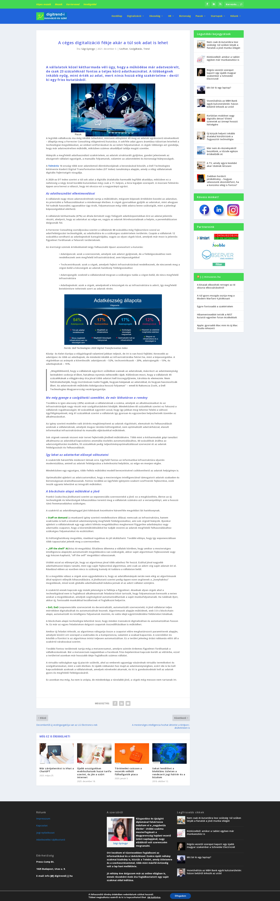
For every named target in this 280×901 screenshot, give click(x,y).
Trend (146, 48)
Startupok (216, 16)
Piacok (199, 16)
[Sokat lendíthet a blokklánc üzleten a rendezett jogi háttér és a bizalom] (169, 753)
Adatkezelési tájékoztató (50, 839)
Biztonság (185, 16)
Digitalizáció (134, 16)
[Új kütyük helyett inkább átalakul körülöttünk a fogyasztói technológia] (201, 136)
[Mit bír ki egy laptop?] (201, 90)
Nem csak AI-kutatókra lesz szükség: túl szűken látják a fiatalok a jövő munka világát (223, 44)
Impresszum (43, 818)
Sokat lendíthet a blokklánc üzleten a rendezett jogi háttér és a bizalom (168, 773)
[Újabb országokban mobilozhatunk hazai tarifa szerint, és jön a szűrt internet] (94, 753)
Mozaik (58, 4)
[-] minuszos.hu (210, 276)
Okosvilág (154, 16)
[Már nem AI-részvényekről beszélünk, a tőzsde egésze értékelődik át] (201, 150)
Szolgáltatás (135, 48)
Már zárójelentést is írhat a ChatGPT (57, 770)
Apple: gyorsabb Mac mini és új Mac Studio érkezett (217, 327)
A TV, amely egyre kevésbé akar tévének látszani (222, 164)
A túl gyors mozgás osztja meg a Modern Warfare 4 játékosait (216, 297)
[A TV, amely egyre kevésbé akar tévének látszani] (201, 165)
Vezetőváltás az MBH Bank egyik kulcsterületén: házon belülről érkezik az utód (222, 103)
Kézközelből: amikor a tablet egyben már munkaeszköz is (223, 58)
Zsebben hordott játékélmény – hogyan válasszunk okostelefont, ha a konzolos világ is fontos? (223, 181)
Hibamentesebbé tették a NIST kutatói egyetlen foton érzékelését (217, 316)
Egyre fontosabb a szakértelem (215, 306)
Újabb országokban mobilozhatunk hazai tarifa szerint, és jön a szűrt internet (94, 773)
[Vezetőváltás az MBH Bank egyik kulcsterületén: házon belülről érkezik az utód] (201, 103)
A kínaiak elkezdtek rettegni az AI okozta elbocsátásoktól (216, 286)
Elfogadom (180, 895)
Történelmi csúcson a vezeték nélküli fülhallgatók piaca (128, 771)
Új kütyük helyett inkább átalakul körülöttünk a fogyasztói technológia (221, 136)
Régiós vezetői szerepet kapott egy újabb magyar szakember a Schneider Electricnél (221, 74)
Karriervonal (73, 4)
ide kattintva (153, 897)
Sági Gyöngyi (88, 48)
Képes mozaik (43, 4)
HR (169, 16)
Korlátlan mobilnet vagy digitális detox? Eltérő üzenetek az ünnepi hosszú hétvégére (222, 120)
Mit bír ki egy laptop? (219, 87)
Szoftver (123, 48)
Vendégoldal (89, 4)
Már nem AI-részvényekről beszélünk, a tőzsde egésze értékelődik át (222, 151)
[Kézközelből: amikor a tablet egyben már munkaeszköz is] (201, 59)
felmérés (53, 165)
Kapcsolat (42, 825)
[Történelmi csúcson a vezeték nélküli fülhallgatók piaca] (132, 753)
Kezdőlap (117, 16)
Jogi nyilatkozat (45, 832)
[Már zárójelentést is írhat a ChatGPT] (57, 753)
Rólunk (234, 16)
